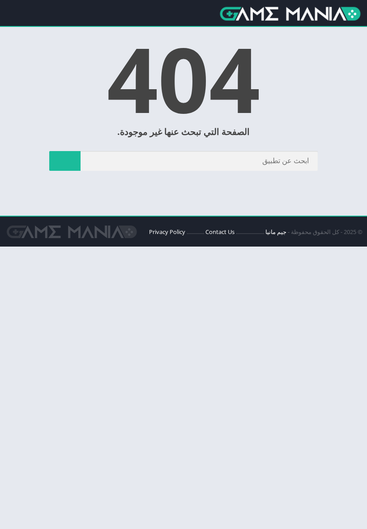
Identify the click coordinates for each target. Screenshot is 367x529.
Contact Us (220, 232)
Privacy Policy (167, 232)
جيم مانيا (275, 232)
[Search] (65, 161)
